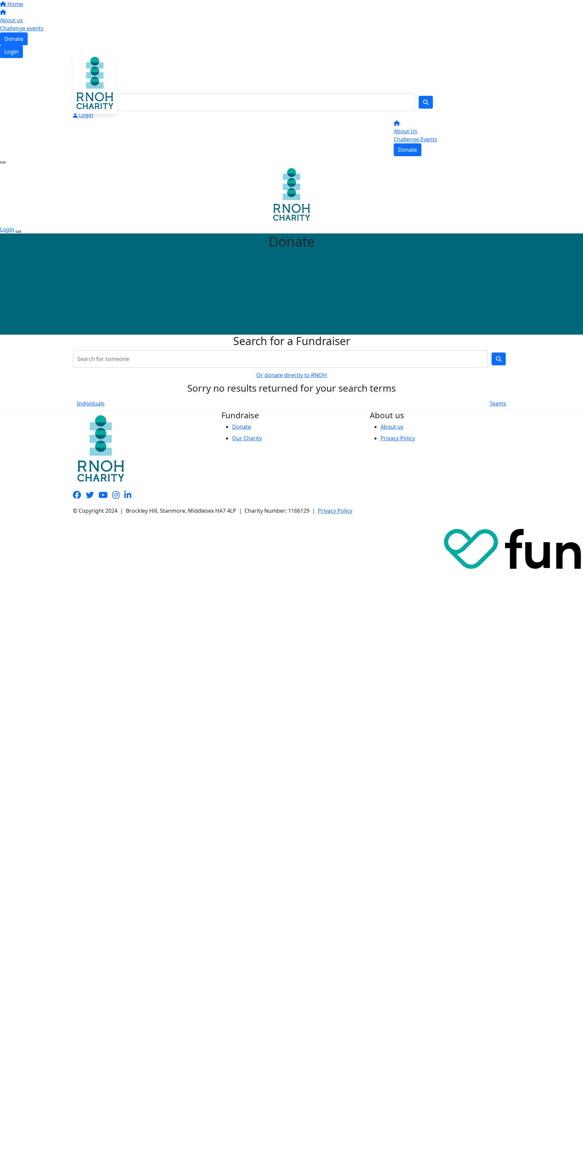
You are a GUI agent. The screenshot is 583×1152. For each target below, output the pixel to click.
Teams (498, 403)
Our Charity (247, 438)
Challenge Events (415, 139)
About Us (405, 131)
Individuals (91, 403)
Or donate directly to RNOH (291, 375)
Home (14, 4)
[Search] (426, 102)
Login (11, 51)
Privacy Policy (398, 438)
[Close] (18, 231)
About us (11, 20)
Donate (13, 39)
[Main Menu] (2, 162)
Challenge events (22, 28)
